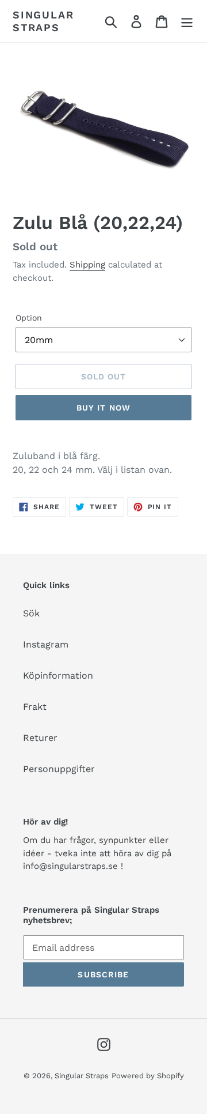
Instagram (45, 644)
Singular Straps (43, 21)
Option (29, 317)
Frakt (35, 706)
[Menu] (187, 21)
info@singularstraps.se (70, 866)
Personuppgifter (59, 768)
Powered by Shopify (148, 1075)
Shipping (87, 264)
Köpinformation (58, 675)
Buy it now (103, 407)
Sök (31, 613)
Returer (40, 737)
